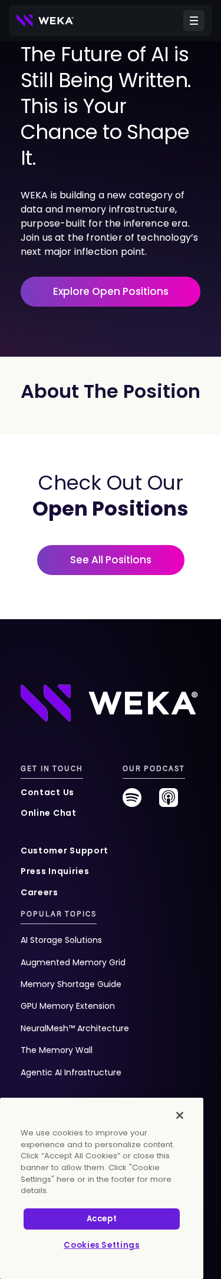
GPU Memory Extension (68, 1006)
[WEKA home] (45, 20)
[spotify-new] (132, 802)
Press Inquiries (55, 871)
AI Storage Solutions (61, 940)
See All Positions (110, 560)
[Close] (180, 1115)
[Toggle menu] (193, 20)
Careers (39, 892)
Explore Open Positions (111, 291)
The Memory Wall (57, 1050)
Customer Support (64, 850)
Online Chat (49, 813)
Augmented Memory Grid (73, 962)
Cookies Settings (102, 1245)
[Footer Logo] (109, 702)
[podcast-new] (168, 802)
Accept (102, 1218)
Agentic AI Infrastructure (71, 1072)
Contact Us (47, 792)
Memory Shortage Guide (71, 984)
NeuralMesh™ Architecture (75, 1028)
